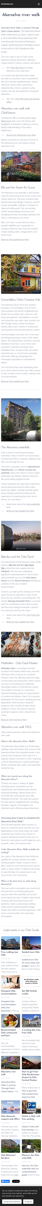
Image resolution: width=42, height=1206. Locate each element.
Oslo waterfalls (33, 504)
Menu (39, 4)
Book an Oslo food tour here (14, 720)
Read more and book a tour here (21, 135)
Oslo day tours (17, 68)
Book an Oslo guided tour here (15, 239)
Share (7, 1181)
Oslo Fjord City (33, 615)
